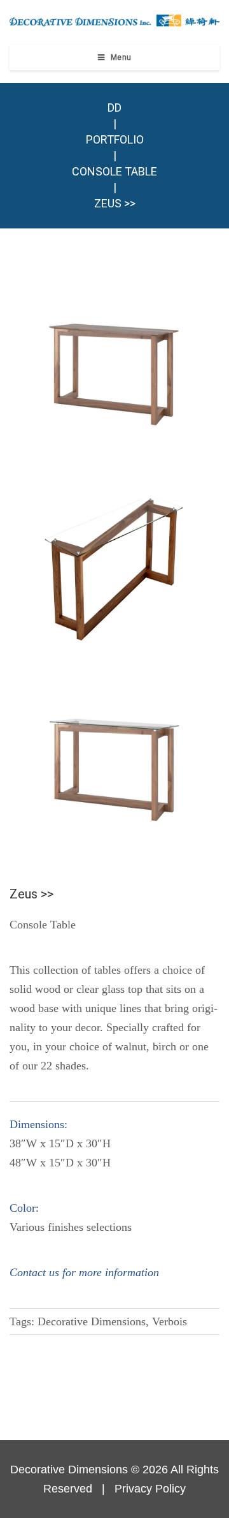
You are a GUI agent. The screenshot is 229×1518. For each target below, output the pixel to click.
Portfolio (115, 139)
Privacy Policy (150, 1488)
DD (114, 107)
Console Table (114, 171)
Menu (121, 57)
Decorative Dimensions (69, 1469)
